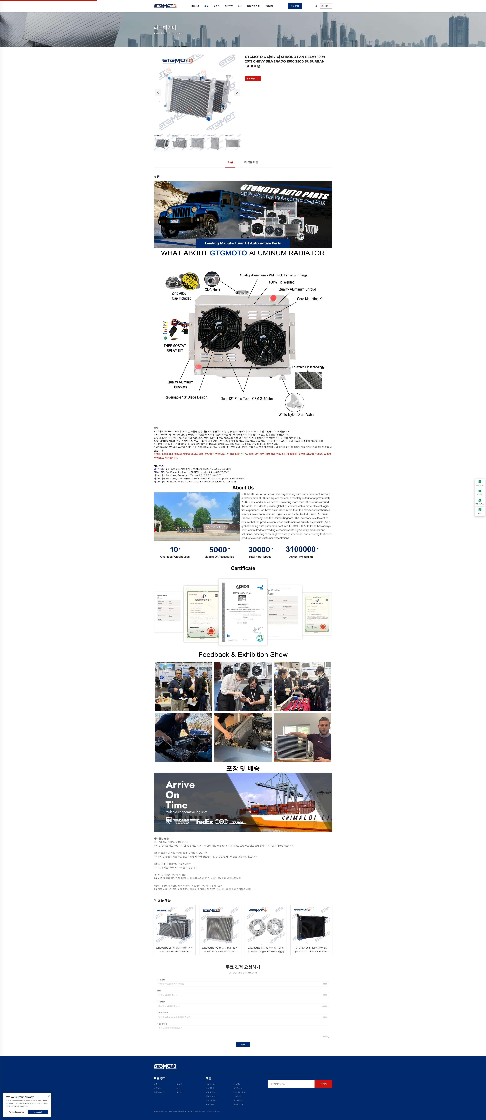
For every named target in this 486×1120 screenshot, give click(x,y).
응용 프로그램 (253, 6)
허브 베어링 (211, 1100)
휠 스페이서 (239, 1100)
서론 (230, 162)
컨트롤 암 (238, 1096)
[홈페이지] (165, 6)
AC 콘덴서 (238, 1088)
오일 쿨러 (210, 1088)
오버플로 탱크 (212, 1096)
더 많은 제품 (251, 162)
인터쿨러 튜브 (239, 1092)
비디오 (217, 6)
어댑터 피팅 (239, 1104)
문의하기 (269, 6)
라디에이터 (177, 33)
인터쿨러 (237, 1084)
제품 (207, 6)
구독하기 (323, 1084)
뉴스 (240, 6)
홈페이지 (195, 6)
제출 (243, 1044)
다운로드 (229, 6)
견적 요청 (294, 6)
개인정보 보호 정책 (213, 1111)
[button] (158, 92)
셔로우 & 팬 (211, 1092)
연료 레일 (210, 1104)
